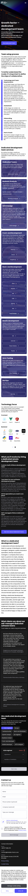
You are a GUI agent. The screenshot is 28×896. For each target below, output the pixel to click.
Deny (7, 891)
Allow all (20, 891)
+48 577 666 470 (6, 848)
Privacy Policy (22, 830)
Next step (14, 769)
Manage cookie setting (14, 886)
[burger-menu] (25, 3)
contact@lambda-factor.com (10, 852)
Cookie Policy (5, 864)
